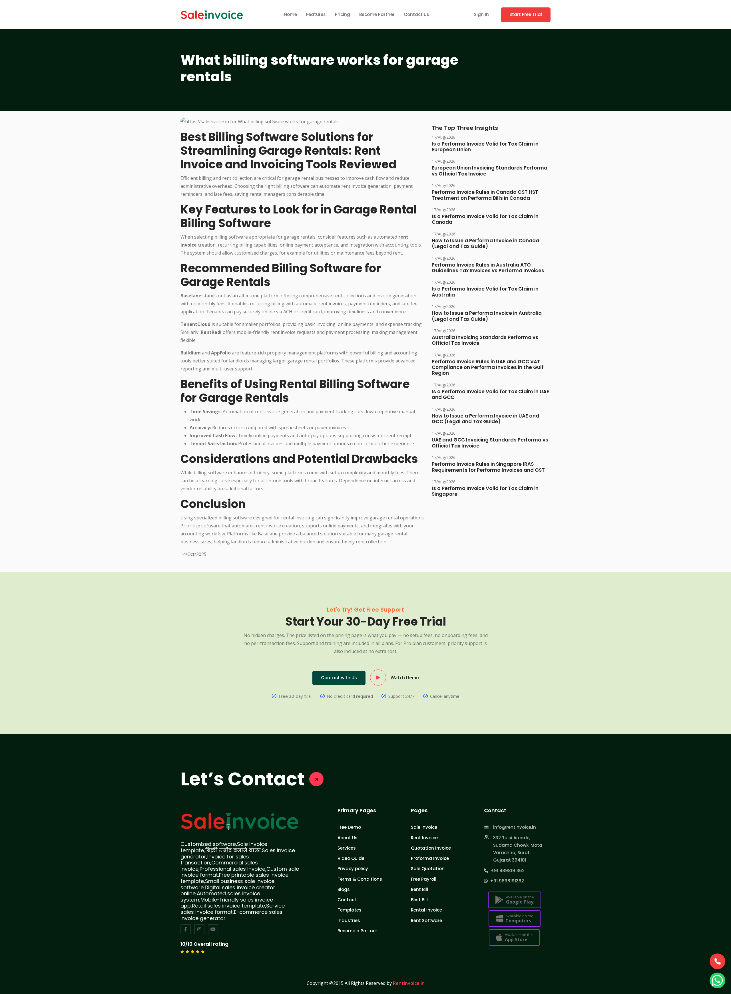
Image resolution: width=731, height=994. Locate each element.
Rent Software (426, 921)
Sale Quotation (428, 869)
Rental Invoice (426, 910)
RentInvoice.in (409, 983)
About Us (348, 838)
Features (316, 14)
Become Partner (377, 14)
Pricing (342, 14)
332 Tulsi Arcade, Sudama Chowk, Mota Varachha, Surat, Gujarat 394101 (517, 849)
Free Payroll (423, 879)
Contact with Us (339, 678)
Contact (347, 900)
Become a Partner (357, 931)
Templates (350, 910)
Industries (349, 921)
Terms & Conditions (360, 879)
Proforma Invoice (430, 858)
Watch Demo (405, 677)
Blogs (344, 889)
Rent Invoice (424, 838)
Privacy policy (353, 869)
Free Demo (349, 827)
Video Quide (351, 858)
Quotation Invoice (431, 848)
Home (290, 14)
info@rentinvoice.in (514, 827)
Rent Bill (419, 889)
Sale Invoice (424, 827)
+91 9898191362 (506, 871)
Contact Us (416, 14)
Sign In (481, 14)
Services (347, 848)
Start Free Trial (525, 14)
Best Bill (419, 900)
